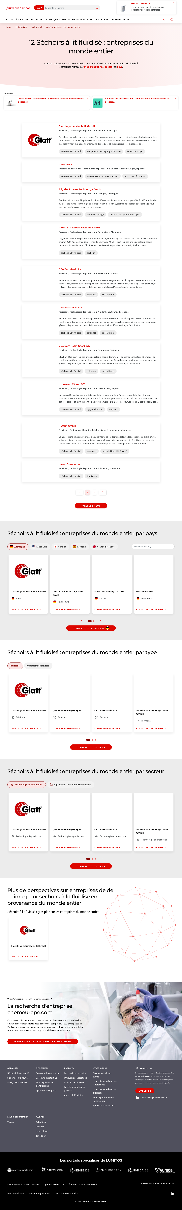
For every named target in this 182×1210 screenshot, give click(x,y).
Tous (38, 8)
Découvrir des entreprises (48, 1073)
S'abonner (145, 1090)
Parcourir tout (91, 505)
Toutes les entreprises (91, 747)
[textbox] (153, 546)
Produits (40, 1126)
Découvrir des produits (75, 1073)
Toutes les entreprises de (89, 628)
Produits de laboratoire (75, 1077)
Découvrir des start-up (46, 1077)
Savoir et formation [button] (102, 19)
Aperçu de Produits (73, 1095)
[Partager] (164, 19)
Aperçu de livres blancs (104, 1105)
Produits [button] (41, 19)
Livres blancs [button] (80, 19)
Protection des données (66, 1193)
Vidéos (10, 1122)
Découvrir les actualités (18, 1073)
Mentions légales (15, 1193)
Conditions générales (39, 1193)
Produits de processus (74, 1082)
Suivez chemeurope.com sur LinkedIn (153, 1098)
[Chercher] (97, 8)
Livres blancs (42, 1131)
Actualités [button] (12, 19)
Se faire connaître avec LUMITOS (23, 1184)
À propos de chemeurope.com (83, 1184)
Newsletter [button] (122, 19)
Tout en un (41, 1135)
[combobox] (153, 546)
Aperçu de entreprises (46, 1090)
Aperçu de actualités (17, 1082)
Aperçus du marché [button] (59, 19)
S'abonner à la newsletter (19, 1077)
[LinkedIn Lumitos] (173, 1193)
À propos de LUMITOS (53, 1184)
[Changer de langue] (172, 19)
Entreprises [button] (27, 19)
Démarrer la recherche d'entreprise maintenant (42, 1041)
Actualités (41, 1122)
